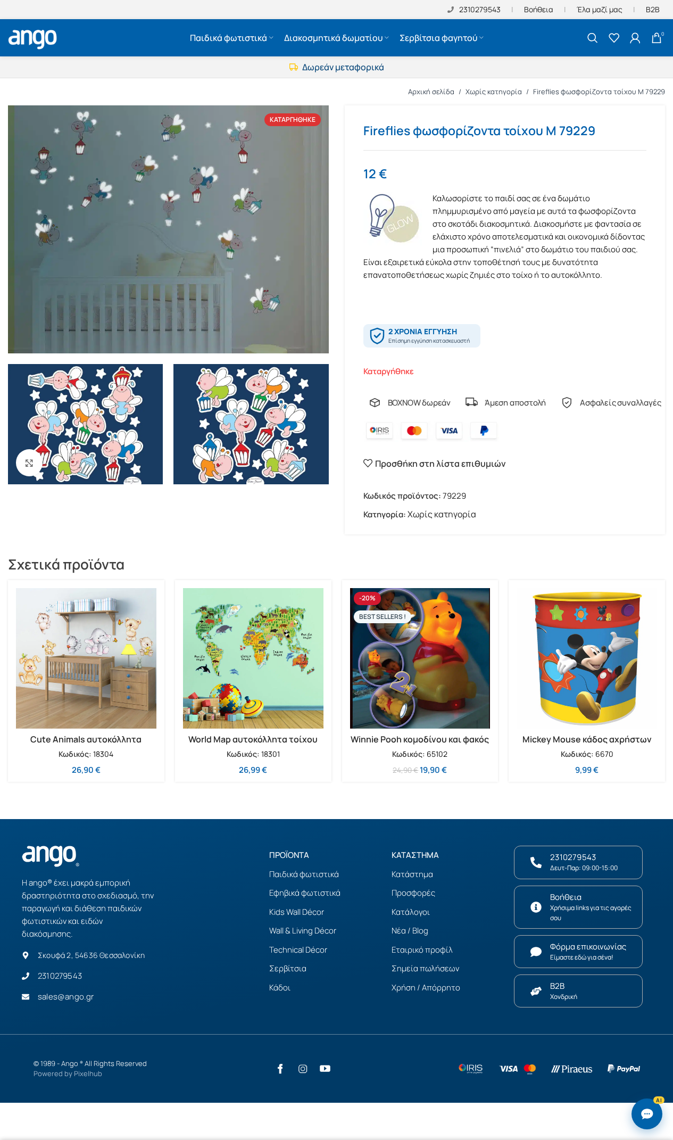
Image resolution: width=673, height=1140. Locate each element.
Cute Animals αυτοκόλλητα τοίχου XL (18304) (86, 745)
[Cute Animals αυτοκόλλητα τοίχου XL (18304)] (86, 658)
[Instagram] (302, 1068)
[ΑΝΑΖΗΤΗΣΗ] (592, 37)
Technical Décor (298, 949)
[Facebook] (280, 1068)
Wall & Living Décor (302, 930)
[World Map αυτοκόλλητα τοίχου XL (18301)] (253, 658)
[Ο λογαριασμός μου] (635, 37)
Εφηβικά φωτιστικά (304, 892)
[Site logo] (34, 37)
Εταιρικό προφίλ (422, 949)
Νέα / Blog (410, 930)
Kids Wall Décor (296, 912)
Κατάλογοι (411, 912)
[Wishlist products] (614, 37)
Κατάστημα (412, 874)
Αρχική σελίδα (431, 91)
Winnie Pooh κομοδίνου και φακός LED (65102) (420, 745)
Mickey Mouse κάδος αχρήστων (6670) (587, 745)
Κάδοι (279, 987)
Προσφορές (413, 892)
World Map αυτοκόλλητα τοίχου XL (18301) (253, 745)
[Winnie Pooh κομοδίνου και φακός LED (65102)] (420, 658)
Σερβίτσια (287, 968)
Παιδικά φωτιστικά (304, 874)
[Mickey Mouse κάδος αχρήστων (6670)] (587, 658)
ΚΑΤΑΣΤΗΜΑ (415, 855)
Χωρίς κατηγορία (494, 91)
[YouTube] (325, 1068)
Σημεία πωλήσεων (425, 968)
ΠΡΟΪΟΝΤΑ (289, 855)
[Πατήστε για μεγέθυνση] (29, 462)
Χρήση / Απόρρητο (426, 987)
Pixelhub (88, 1073)
